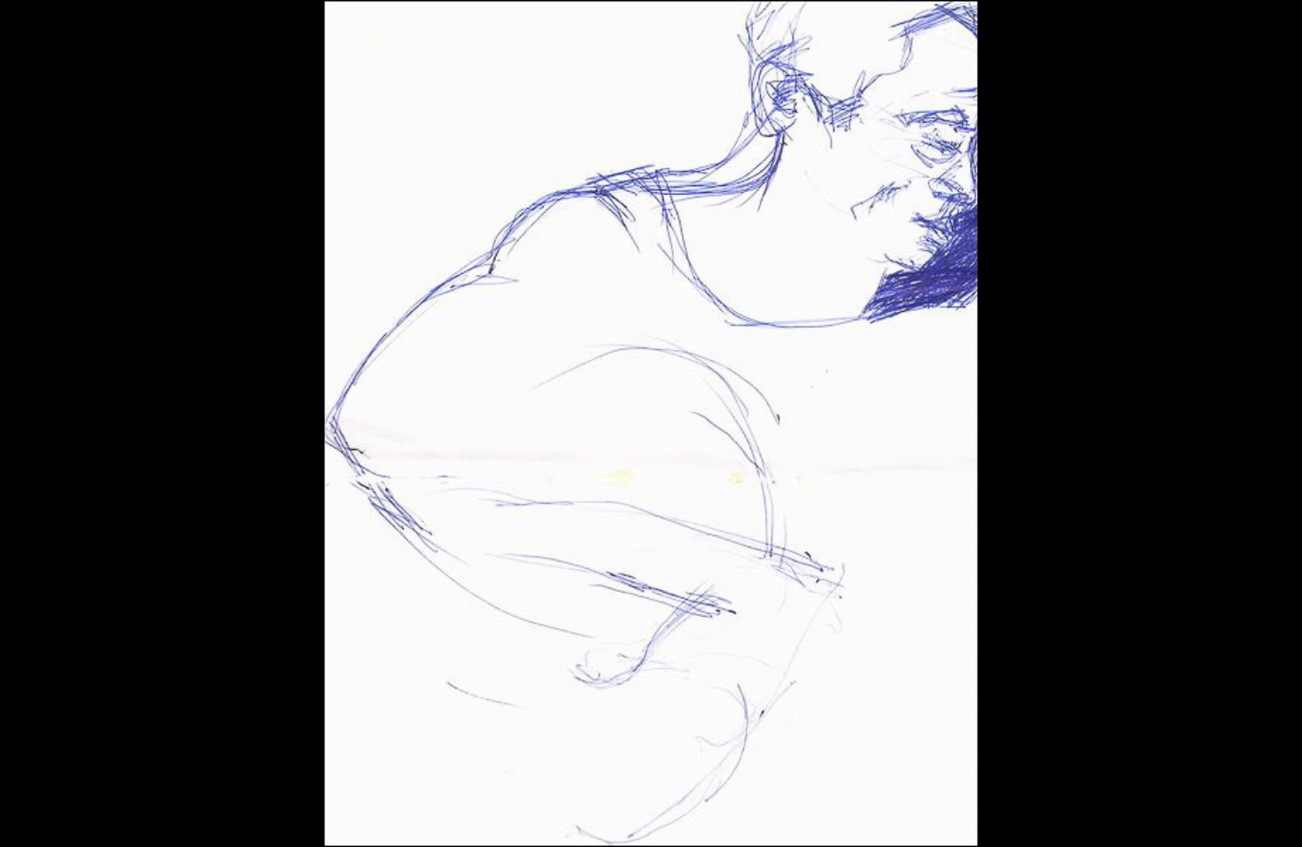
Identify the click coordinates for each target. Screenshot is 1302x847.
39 (886, 815)
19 (426, 815)
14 (310, 815)
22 (495, 815)
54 (1232, 815)
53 (1209, 815)
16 (357, 815)
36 (817, 815)
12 (264, 815)
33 (748, 815)
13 (287, 815)
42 (955, 815)
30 (679, 815)
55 (1255, 815)
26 (587, 815)
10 (218, 815)
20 (449, 815)
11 (241, 815)
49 (1116, 815)
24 (541, 815)
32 (725, 815)
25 (564, 815)
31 (702, 815)
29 (656, 815)
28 (633, 815)
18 (403, 815)
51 (1163, 815)
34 (771, 815)
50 (1139, 815)
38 (863, 815)
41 (932, 815)
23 (518, 815)
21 (472, 815)
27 (610, 815)
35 (794, 815)
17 (380, 815)
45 (1024, 815)
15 (333, 815)
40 (909, 815)
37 (840, 815)
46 (1047, 815)
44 (1001, 815)
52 (1186, 815)
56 (1278, 815)
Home (462, 787)
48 (1093, 815)
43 (978, 815)
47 (1070, 815)
